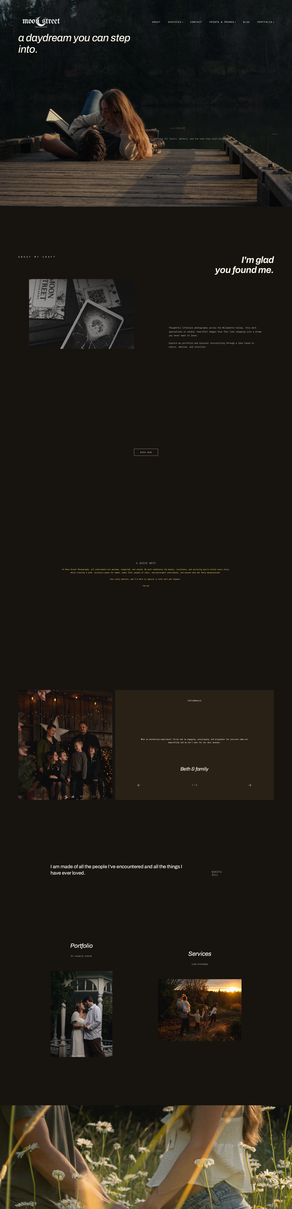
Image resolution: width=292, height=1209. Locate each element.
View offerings (200, 964)
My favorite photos (81, 956)
